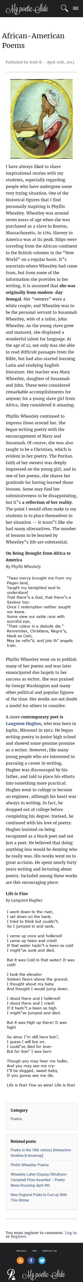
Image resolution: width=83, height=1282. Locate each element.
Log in (71, 1232)
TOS (34, 1251)
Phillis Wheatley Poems (30, 1165)
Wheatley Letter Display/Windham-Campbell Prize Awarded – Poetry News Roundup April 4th (39, 1180)
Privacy (22, 1251)
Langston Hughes (23, 723)
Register (18, 1236)
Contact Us (49, 1251)
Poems (16, 1119)
